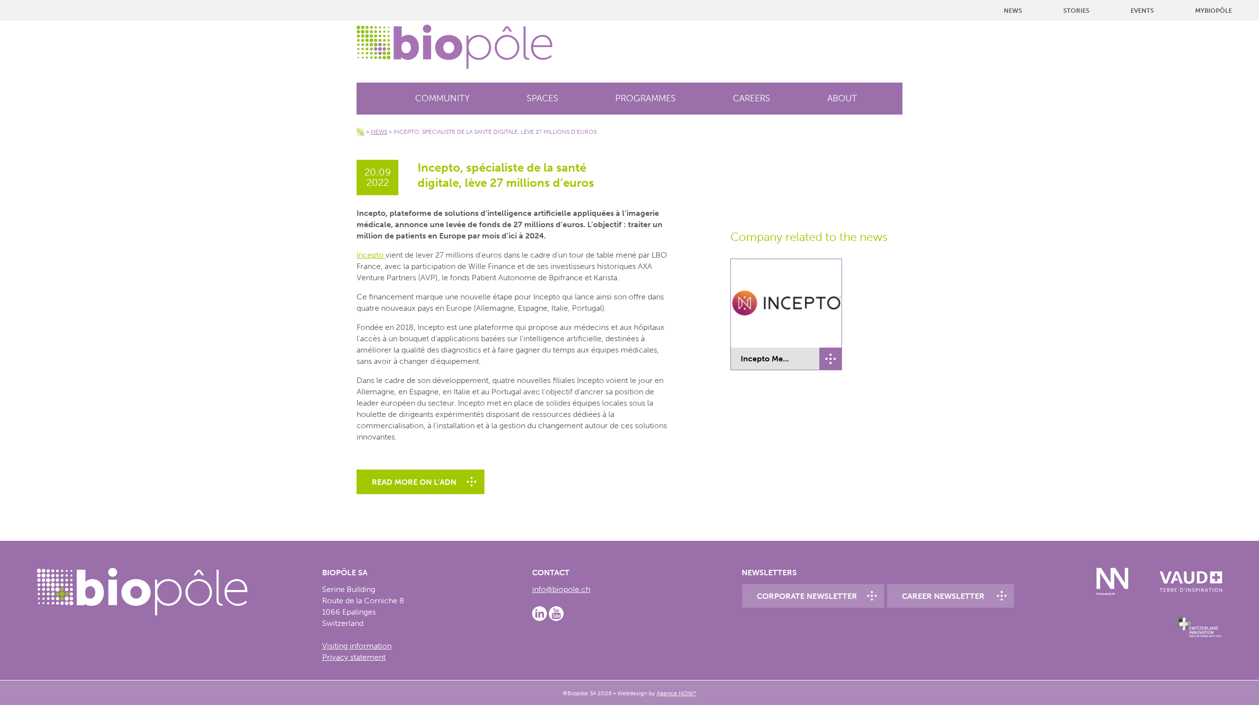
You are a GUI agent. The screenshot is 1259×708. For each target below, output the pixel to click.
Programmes (645, 98)
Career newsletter (943, 596)
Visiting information (356, 645)
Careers (751, 98)
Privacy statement (354, 657)
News (1013, 10)
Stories (1076, 10)
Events (1142, 10)
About (842, 98)
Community (442, 98)
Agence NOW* (676, 693)
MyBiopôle (1213, 10)
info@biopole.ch (561, 589)
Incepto (371, 255)
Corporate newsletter (807, 596)
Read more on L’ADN (414, 482)
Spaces (542, 98)
